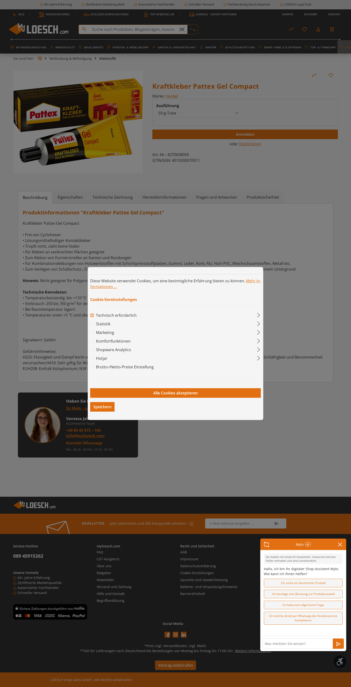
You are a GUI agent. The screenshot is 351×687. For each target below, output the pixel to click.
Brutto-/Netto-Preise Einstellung (125, 367)
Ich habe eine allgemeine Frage (303, 605)
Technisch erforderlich (116, 315)
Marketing (105, 332)
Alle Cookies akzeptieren (175, 393)
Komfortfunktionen (113, 341)
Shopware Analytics (113, 349)
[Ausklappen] (258, 314)
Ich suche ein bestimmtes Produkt (303, 583)
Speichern (102, 406)
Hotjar (101, 358)
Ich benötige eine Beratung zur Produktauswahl (303, 594)
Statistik (103, 324)
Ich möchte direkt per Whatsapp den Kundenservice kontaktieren (303, 618)
